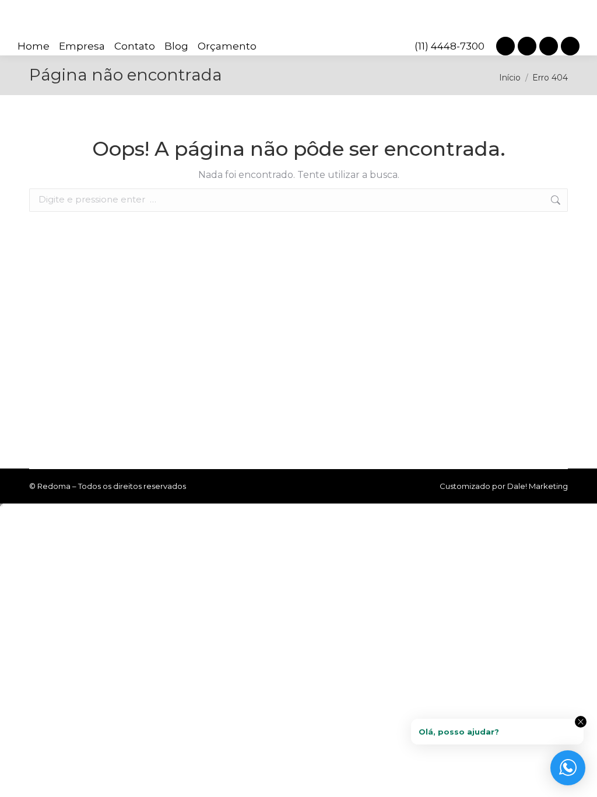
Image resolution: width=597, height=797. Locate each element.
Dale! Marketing (537, 486)
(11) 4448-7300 (449, 46)
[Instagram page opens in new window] (505, 46)
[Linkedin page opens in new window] (527, 46)
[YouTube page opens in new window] (570, 46)
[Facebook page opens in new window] (548, 46)
